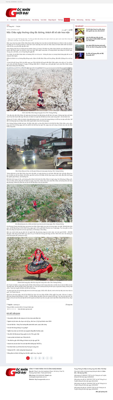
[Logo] (17, 372)
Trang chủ (11, 26)
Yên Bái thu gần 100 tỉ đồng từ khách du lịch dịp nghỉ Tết (23, 340)
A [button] (62, 30)
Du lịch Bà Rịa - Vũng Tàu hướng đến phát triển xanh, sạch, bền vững (27, 324)
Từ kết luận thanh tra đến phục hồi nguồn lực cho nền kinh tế (95, 30)
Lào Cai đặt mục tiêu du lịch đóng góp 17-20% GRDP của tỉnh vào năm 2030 (96, 39)
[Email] (71, 30)
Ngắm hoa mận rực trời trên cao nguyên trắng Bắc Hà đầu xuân (25, 331)
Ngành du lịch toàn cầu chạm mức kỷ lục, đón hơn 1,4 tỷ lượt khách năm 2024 (29, 321)
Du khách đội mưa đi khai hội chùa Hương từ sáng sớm (23, 346)
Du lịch (18, 26)
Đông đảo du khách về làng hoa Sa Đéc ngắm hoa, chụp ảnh (25, 353)
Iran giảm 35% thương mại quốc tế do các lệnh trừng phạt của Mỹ (96, 46)
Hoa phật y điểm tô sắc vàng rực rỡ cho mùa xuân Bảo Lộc (24, 318)
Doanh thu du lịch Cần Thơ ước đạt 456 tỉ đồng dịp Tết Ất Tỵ (24, 343)
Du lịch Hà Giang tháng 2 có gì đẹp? (18, 327)
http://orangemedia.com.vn (42, 379)
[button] (69, 30)
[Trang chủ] (8, 20)
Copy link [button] (69, 304)
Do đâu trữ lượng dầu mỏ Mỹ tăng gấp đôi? (95, 54)
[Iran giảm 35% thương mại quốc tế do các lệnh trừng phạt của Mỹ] (79, 47)
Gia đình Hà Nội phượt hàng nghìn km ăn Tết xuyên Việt (23, 334)
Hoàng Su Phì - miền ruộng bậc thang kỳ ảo (20, 350)
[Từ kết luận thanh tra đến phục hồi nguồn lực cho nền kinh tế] (79, 31)
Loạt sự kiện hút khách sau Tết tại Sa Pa (19, 337)
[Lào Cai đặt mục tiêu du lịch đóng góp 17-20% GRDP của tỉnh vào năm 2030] (79, 39)
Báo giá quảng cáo (101, 391)
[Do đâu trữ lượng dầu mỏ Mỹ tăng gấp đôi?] (79, 55)
